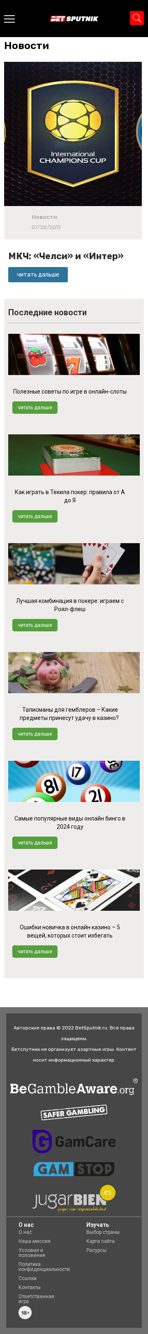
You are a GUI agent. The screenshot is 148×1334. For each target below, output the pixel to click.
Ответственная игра (36, 1299)
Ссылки (27, 1278)
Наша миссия (34, 1241)
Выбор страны (103, 1232)
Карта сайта (100, 1241)
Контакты (29, 1287)
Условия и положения (31, 1252)
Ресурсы (96, 1250)
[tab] (28, 46)
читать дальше (35, 407)
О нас (25, 1232)
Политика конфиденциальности (44, 1266)
